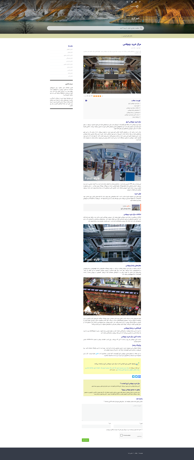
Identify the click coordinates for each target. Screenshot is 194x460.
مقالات (136, 453)
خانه (115, 7)
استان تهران (70, 52)
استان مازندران (69, 61)
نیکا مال (114, 368)
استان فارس (70, 70)
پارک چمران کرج (108, 368)
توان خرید (136, 106)
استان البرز (138, 21)
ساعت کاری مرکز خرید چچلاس (132, 115)
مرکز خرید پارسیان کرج (123, 368)
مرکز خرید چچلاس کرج (133, 103)
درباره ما (51, 2)
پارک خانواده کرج (98, 368)
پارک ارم (119, 370)
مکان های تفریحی (127, 36)
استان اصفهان (70, 49)
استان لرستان (70, 67)
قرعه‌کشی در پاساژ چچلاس (133, 112)
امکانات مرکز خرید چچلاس (132, 108)
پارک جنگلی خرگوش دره (133, 370)
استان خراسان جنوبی (68, 64)
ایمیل (140, 423)
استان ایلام (70, 73)
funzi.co (62, 93)
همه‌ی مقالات (86, 7)
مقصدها (141, 453)
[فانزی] (134, 6)
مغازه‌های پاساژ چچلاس (133, 110)
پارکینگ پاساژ (136, 117)
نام (110, 423)
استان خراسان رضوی (68, 55)
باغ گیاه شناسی (89, 368)
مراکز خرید (133, 48)
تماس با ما (57, 2)
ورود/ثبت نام (77, 7)
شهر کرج (129, 21)
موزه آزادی (124, 370)
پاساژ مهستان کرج (125, 209)
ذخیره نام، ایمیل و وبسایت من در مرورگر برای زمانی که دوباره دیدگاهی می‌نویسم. (123, 430)
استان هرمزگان (69, 58)
